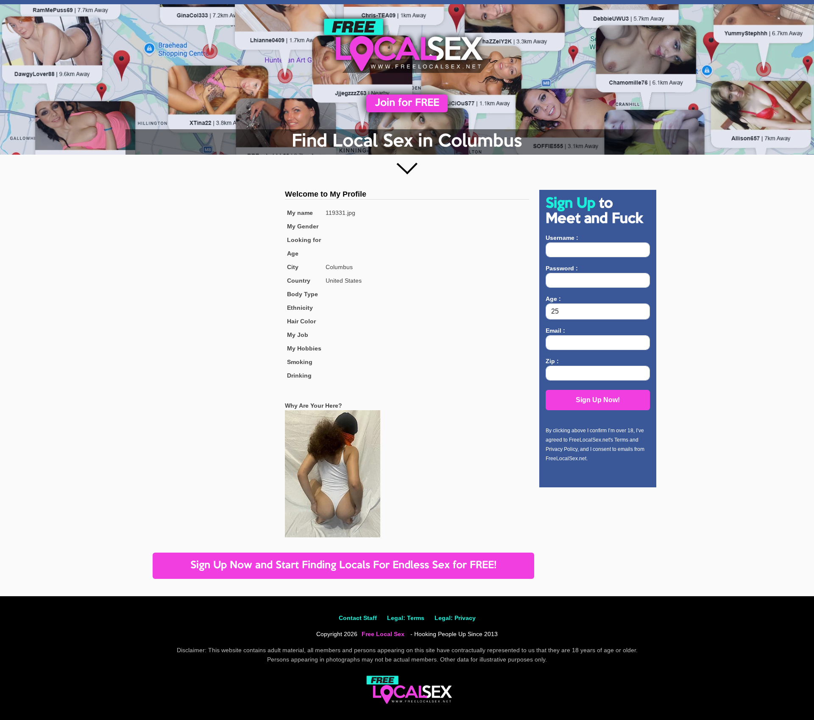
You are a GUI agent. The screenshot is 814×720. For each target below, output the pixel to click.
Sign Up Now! (598, 399)
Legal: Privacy (455, 617)
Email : (555, 330)
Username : (562, 237)
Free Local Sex (383, 634)
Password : (562, 268)
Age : (553, 298)
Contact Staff (358, 617)
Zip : (552, 361)
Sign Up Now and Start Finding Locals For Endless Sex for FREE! (343, 565)
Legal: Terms (405, 617)
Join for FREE (407, 103)
